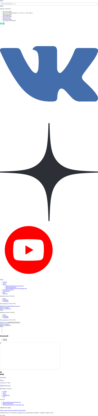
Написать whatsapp (12, 410)
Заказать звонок (4, 410)
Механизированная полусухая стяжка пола (16, 288)
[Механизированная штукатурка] (1, 0)
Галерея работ (6, 291)
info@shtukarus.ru (7, 15)
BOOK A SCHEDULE (5, 308)
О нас (4, 283)
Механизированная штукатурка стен (15, 285)
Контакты (5, 293)
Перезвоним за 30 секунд (14, 306)
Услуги (4, 284)
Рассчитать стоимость (8, 289)
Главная (5, 282)
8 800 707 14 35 (6, 18)
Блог (4, 292)
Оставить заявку (22, 410)
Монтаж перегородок (11, 287)
